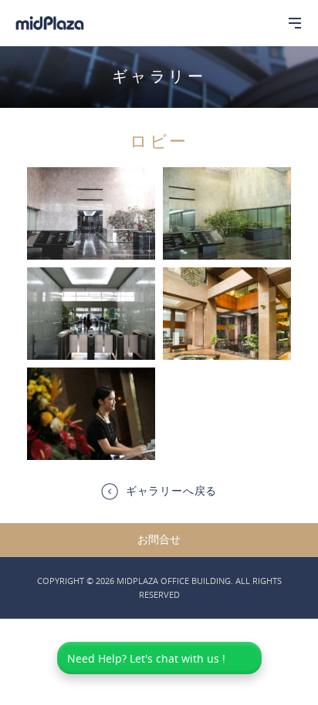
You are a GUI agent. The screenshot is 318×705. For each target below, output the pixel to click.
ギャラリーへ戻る (171, 490)
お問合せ (159, 539)
